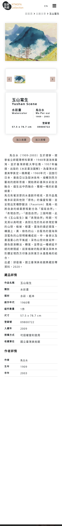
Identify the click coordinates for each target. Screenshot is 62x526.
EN (46, 5)
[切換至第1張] (19, 79)
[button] (54, 6)
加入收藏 (21, 139)
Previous (9, 79)
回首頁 (29, 13)
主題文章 (41, 13)
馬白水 (24, 360)
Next (52, 79)
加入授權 (40, 139)
